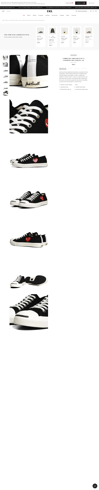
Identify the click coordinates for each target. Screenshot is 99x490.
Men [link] (3, 11)
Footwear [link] (41, 15)
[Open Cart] (96, 11)
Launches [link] (74, 15)
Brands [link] (34, 15)
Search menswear (82, 11)
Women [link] (9, 11)
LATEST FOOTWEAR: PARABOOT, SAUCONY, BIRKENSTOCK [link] (28, 7)
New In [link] (29, 15)
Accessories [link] (55, 15)
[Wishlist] (93, 11)
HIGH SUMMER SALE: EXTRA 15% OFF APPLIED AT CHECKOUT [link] (56, 7)
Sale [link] (24, 15)
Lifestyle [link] (62, 15)
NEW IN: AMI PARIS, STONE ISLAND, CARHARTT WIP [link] (84, 7)
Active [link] (67, 15)
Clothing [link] (47, 15)
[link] (49, 11)
